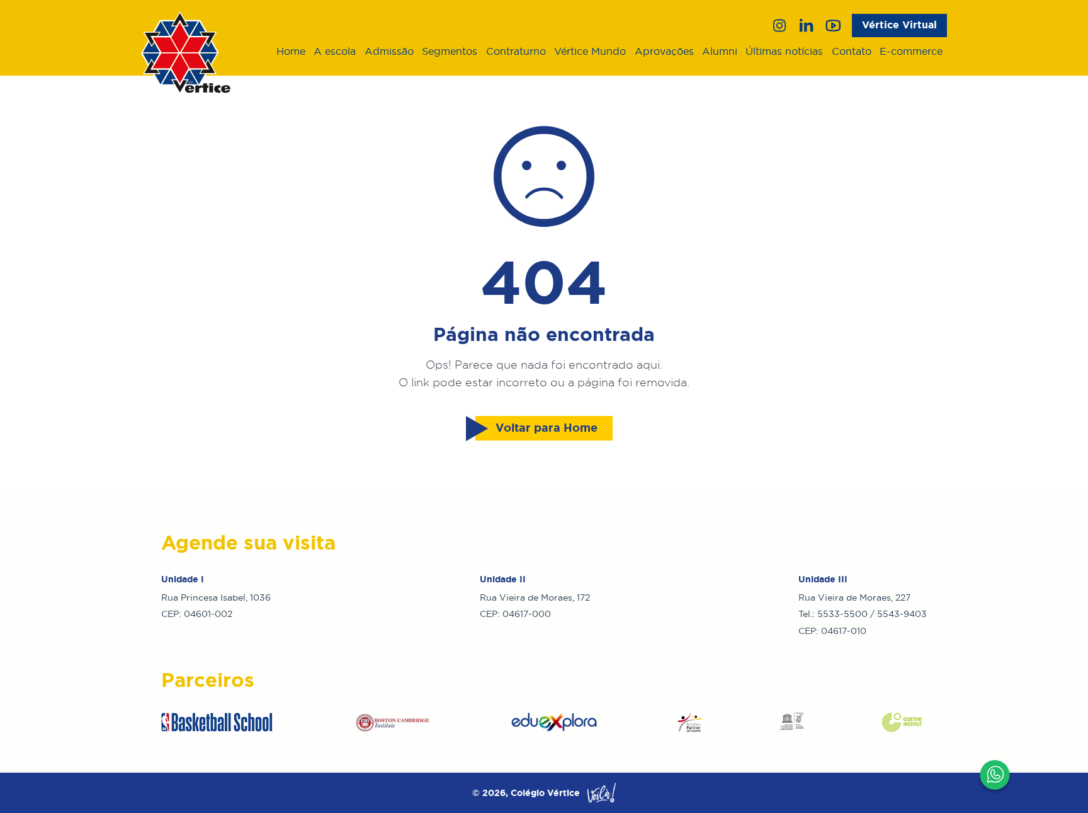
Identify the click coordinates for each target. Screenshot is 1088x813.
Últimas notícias (784, 51)
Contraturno (516, 51)
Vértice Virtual (899, 25)
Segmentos (449, 51)
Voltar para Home (547, 427)
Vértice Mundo (590, 51)
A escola (335, 51)
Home (290, 51)
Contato (851, 51)
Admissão (389, 51)
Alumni (719, 51)
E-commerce (911, 51)
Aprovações (664, 51)
